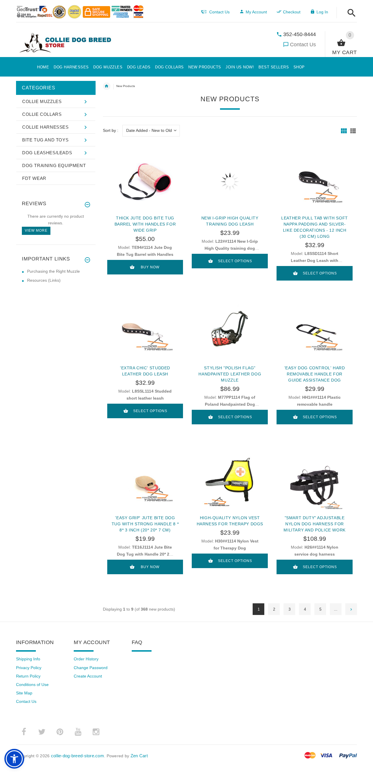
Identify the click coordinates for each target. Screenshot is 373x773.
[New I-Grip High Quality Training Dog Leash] (230, 181)
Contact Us (303, 44)
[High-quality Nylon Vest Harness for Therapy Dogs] (230, 481)
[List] (353, 130)
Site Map (24, 693)
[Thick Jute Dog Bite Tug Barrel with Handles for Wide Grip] (145, 181)
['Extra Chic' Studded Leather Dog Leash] (145, 331)
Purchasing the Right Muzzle (53, 271)
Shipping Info (28, 659)
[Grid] (344, 130)
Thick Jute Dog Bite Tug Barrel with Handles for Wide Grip (145, 224)
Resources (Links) (44, 280)
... (335, 609)
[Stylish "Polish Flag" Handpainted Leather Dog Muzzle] (230, 331)
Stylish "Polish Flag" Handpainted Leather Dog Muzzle (229, 374)
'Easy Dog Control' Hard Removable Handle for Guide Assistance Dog (314, 374)
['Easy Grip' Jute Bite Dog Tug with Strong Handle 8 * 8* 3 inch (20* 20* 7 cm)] (145, 481)
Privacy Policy (28, 667)
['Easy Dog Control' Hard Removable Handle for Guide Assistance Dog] (315, 331)
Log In (322, 12)
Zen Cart (139, 755)
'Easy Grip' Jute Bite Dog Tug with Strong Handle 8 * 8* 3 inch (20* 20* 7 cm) (145, 523)
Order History (86, 659)
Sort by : (110, 130)
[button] (350, 13)
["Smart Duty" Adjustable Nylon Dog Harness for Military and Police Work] (315, 481)
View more (36, 230)
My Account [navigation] (256, 12)
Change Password (91, 667)
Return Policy (28, 676)
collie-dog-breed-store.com (77, 755)
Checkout (291, 12)
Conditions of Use (32, 684)
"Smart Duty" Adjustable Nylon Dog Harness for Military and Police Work (314, 523)
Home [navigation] (106, 86)
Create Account (88, 676)
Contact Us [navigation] (219, 12)
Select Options (235, 261)
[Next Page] (351, 609)
